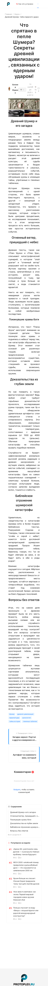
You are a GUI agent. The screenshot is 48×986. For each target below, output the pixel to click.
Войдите (17, 789)
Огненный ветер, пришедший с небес (25, 816)
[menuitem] (24, 4)
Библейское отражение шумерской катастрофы (25, 827)
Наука (17, 14)
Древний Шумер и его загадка (23, 812)
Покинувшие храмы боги (20, 820)
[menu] (29, 4)
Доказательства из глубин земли (24, 823)
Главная (8, 14)
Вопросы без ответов (19, 831)
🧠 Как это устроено (24, 4)
